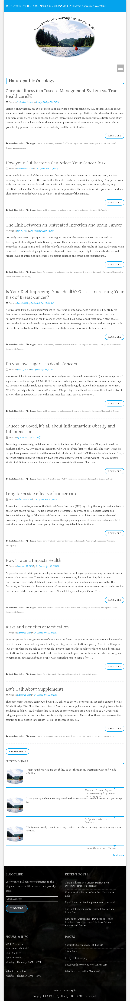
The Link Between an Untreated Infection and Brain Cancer (64, 225)
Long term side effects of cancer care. (42, 493)
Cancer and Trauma (45, 607)
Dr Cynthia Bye (54, 479)
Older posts (18, 751)
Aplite (74, 990)
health (66, 143)
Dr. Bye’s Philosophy (76, 958)
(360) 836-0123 (13, 953)
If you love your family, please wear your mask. (90, 902)
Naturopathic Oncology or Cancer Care (86, 964)
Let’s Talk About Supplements (34, 689)
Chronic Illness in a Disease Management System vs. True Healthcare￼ (87, 884)
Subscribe (16, 908)
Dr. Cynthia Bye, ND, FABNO (47, 102)
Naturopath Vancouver (79, 143)
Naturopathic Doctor (97, 143)
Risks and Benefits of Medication (37, 627)
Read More (114, 135)
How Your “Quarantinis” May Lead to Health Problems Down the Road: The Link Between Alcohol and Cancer (89, 922)
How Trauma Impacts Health (33, 560)
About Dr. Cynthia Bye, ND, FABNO (84, 945)
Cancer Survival (69, 272)
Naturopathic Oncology (99, 210)
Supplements (108, 736)
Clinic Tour (71, 951)
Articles (20, 143)
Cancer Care (42, 143)
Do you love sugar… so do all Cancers (41, 364)
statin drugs (92, 674)
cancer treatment (84, 272)
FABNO (64, 479)
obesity (110, 479)
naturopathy (11, 545)
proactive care (20, 148)
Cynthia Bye (52, 541)
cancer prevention (55, 143)
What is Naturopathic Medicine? (82, 971)
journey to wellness (66, 541)
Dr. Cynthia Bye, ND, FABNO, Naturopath (75, 996)
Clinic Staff (35, 437)
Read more (118, 855)
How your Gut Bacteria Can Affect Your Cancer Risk (56, 163)
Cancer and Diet (43, 210)
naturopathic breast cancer (77, 210)
